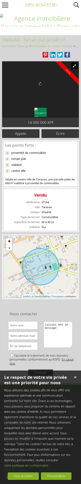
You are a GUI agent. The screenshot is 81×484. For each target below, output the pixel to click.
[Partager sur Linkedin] (52, 55)
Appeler (21, 133)
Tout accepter (23, 476)
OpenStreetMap (42, 296)
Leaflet (26, 296)
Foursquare (58, 296)
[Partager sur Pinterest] (45, 55)
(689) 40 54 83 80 (40, 5)
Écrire (60, 133)
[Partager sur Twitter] (60, 55)
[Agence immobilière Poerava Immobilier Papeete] (40, 27)
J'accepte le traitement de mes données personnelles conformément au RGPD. (39, 357)
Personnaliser (56, 476)
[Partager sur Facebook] (67, 55)
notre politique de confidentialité (26, 465)
